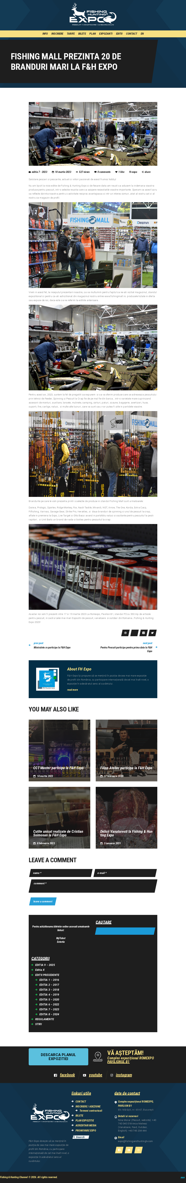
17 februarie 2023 (113, 776)
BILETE (79, 1115)
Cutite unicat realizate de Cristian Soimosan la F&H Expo (58, 833)
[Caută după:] (125, 931)
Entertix (61, 941)
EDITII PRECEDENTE (47, 975)
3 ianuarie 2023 (112, 843)
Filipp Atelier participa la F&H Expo (126, 768)
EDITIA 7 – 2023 (49, 1009)
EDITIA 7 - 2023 (39, 172)
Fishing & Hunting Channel (14, 1177)
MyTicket (60, 938)
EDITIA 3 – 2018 (49, 989)
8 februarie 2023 (46, 843)
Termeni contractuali (91, 1110)
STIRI (38, 1024)
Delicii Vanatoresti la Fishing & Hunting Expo (126, 833)
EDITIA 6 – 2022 (49, 1004)
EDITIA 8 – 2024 (49, 1014)
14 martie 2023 (45, 776)
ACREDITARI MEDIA (86, 1125)
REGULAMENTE (44, 1019)
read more (72, 689)
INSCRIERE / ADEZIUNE (88, 1106)
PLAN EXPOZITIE (85, 1120)
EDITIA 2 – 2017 (49, 984)
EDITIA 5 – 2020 (49, 999)
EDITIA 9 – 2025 (45, 965)
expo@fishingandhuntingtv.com (135, 1141)
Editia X (40, 970)
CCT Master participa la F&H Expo (58, 768)
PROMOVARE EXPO (86, 1130)
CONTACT (81, 1101)
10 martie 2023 (63, 172)
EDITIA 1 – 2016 (49, 980)
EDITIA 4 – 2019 (49, 994)
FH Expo (133, 172)
